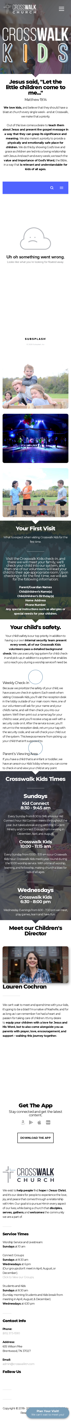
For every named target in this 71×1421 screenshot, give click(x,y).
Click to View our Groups (18, 1277)
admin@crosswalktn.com (18, 1364)
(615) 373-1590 (11, 1333)
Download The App (35, 1137)
